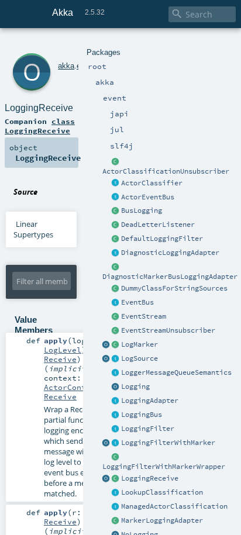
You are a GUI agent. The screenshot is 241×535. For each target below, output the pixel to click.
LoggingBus (141, 414)
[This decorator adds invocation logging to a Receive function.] (115, 479)
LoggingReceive (149, 478)
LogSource (139, 358)
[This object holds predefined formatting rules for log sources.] (106, 359)
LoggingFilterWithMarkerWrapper (163, 466)
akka (66, 65)
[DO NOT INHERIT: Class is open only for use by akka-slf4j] (115, 345)
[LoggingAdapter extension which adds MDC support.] (115, 253)
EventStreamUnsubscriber (168, 330)
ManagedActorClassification (174, 506)
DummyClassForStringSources (174, 288)
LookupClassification (162, 492)
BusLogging (141, 210)
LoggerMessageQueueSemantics (176, 372)
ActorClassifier (152, 183)
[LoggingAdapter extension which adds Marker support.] (115, 521)
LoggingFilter (147, 428)
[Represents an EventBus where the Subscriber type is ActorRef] (115, 197)
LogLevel (62, 349)
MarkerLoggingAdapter (162, 520)
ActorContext (72, 387)
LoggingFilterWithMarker (168, 443)
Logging (135, 386)
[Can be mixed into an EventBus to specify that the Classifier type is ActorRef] (115, 183)
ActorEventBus (147, 197)
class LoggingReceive (40, 125)
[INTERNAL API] (115, 162)
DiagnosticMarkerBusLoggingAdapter (169, 276)
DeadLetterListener (158, 224)
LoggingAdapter (149, 400)
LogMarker (139, 344)
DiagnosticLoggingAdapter (170, 252)
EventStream (143, 316)
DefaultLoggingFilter (162, 238)
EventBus (137, 302)
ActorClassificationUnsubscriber (165, 171)
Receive (60, 359)
